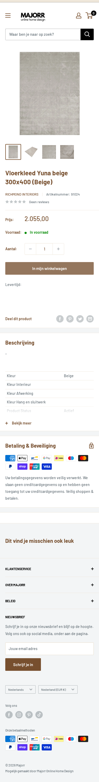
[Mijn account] (78, 15)
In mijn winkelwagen (49, 268)
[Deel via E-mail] (90, 319)
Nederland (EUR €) (53, 689)
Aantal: (11, 249)
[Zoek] (87, 34)
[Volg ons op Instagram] (19, 714)
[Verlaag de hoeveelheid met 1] (30, 248)
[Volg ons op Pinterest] (29, 714)
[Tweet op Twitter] (80, 319)
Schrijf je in (23, 664)
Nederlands (16, 689)
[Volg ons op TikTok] (39, 714)
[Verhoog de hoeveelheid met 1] (58, 248)
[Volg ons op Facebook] (9, 714)
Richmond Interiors (22, 194)
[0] (89, 15)
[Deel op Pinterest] (70, 319)
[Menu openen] (8, 15)
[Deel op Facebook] (60, 319)
